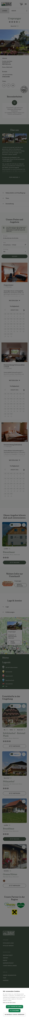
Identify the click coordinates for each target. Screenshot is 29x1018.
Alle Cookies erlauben (14, 1006)
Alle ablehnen (14, 1010)
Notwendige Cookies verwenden (14, 1014)
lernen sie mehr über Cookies (9, 1002)
